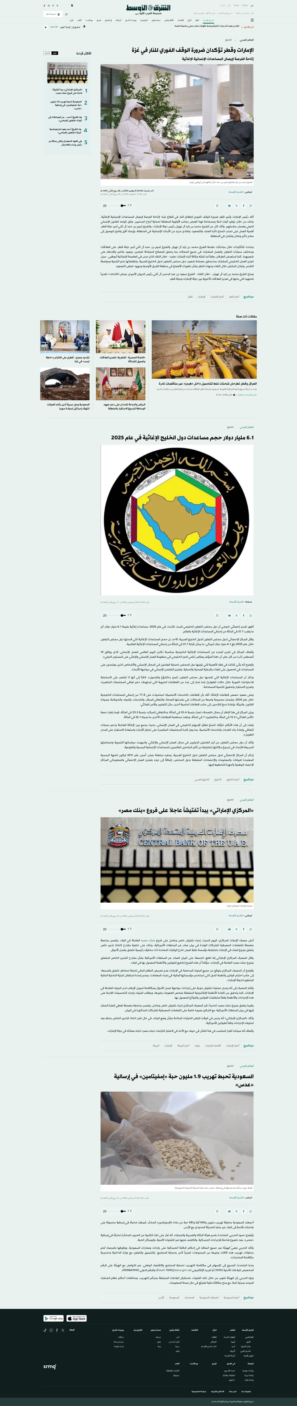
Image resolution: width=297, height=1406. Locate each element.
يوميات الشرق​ (130, 20)
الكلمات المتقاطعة (172, 1371)
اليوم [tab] (54, 53)
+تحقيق (232, 1380)
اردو (229, 5)
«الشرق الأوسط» (236, 192)
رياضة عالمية (249, 1380)
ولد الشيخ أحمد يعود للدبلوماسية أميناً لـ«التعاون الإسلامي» (65, 131)
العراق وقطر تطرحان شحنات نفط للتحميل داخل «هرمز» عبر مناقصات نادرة (208, 384)
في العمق (108, 20)
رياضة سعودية (248, 1371)
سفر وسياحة (119, 1342)
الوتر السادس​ (174, 1342)
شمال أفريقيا (246, 1347)
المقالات (214, 1337)
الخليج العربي (202, 779)
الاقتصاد (181, 20)
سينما (177, 1347)
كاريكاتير (214, 1342)
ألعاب (79, 20)
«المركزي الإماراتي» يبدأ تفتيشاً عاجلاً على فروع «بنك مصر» (67, 91)
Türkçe (236, 5)
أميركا (156, 1046)
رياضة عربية (249, 1376)
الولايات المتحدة (229, 1337)
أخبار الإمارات (217, 297)
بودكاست (89, 20)
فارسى (222, 5)
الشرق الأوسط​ (208, 20)
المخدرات (189, 1297)
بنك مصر (148, 941)
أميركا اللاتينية (230, 1356)
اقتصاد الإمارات (213, 1046)
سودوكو (176, 1376)
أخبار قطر (234, 297)
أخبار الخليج (233, 779)
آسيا (233, 1347)
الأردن (161, 1297)
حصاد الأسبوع (229, 1371)
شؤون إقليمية (249, 1356)
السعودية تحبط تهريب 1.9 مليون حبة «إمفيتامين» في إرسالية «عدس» (66, 105)
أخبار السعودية (231, 1297)
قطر (190, 297)
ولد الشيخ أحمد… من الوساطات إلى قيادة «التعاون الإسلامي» (65, 119)
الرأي (190, 20)
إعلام (177, 1351)
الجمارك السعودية (209, 1297)
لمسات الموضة (119, 1347)
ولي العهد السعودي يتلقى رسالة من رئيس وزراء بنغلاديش (65, 143)
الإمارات (201, 297)
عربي (252, 5)
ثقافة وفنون (169, 20)
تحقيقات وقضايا (229, 1376)
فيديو (99, 20)
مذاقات (121, 1337)
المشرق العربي (245, 1351)
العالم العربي (246, 40)
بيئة (159, 1347)
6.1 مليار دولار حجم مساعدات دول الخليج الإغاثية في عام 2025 (182, 438)
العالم (197, 20)
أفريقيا (232, 1351)
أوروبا (233, 1342)
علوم (159, 1342)
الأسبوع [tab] (47, 53)
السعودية (174, 1297)
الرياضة (118, 20)
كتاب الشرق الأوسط (209, 1347)
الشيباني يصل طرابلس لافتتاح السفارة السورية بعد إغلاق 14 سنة (209, 27)
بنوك (197, 1046)
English (245, 5)
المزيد (71, 20)
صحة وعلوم (156, 20)
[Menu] (252, 20)
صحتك (158, 1337)
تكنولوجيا (144, 20)
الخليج (228, 40)
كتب (177, 1337)
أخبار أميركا (183, 1046)
